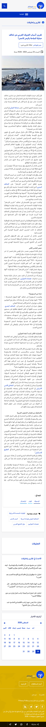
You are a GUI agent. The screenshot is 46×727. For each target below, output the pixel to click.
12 (38, 642)
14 (28, 642)
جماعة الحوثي (14, 108)
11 (5, 639)
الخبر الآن (41, 711)
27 (5, 646)
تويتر (30, 501)
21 (33, 646)
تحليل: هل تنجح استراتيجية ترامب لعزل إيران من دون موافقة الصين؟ (23, 594)
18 (9, 642)
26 (9, 646)
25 (14, 646)
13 (33, 642)
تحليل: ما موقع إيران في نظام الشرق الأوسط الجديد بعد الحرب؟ (23, 575)
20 (38, 646)
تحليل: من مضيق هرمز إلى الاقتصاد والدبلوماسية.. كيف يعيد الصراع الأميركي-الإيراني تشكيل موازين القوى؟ (23, 566)
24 (19, 646)
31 (24, 651)
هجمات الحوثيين (26, 278)
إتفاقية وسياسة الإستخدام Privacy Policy (31, 701)
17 (14, 642)
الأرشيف (23, 684)
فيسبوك (36, 501)
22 (28, 646)
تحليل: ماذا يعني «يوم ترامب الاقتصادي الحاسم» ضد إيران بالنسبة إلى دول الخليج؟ (24, 603)
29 (33, 651)
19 (5, 642)
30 (28, 651)
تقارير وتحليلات (33, 22)
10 (9, 639)
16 (19, 642)
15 (24, 642)
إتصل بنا (41, 695)
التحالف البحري (10, 306)
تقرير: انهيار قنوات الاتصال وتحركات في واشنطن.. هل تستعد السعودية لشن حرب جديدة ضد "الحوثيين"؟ (24, 585)
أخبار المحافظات (36, 684)
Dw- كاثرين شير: (26, 45)
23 (24, 646)
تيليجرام (23, 501)
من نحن (34, 695)
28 (38, 651)
